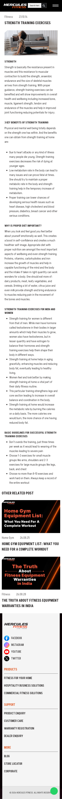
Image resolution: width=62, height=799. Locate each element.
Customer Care (13, 721)
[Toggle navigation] (55, 5)
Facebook (15, 638)
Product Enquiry (14, 713)
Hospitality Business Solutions (24, 686)
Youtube (15, 652)
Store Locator (13, 764)
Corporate (10, 771)
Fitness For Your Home (18, 678)
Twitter (15, 658)
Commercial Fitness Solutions (23, 693)
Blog (7, 756)
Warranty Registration (19, 728)
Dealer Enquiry (13, 736)
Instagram (16, 645)
